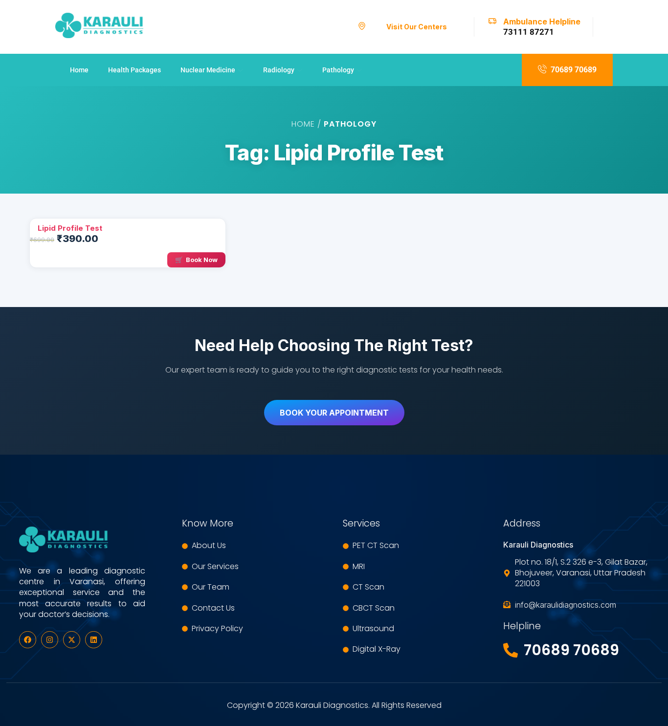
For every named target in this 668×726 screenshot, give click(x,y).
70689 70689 (574, 69)
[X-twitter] (71, 639)
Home (79, 70)
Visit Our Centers (416, 26)
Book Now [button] (202, 260)
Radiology (278, 70)
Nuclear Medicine (207, 70)
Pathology (338, 70)
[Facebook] (27, 639)
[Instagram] (49, 639)
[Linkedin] (93, 639)
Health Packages (134, 70)
